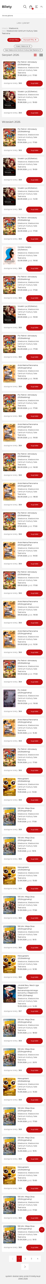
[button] (30, 6)
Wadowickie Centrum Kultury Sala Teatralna (28, 70)
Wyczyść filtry (29, 40)
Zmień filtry (14, 40)
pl (42, 7)
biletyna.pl (35, 1276)
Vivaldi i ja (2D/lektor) (27, 92)
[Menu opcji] (36, 6)
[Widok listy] (35, 55)
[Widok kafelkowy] (41, 55)
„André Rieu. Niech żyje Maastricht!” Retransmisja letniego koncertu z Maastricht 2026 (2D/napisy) (28, 990)
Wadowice (22, 68)
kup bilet (34, 83)
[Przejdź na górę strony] (42, 1230)
